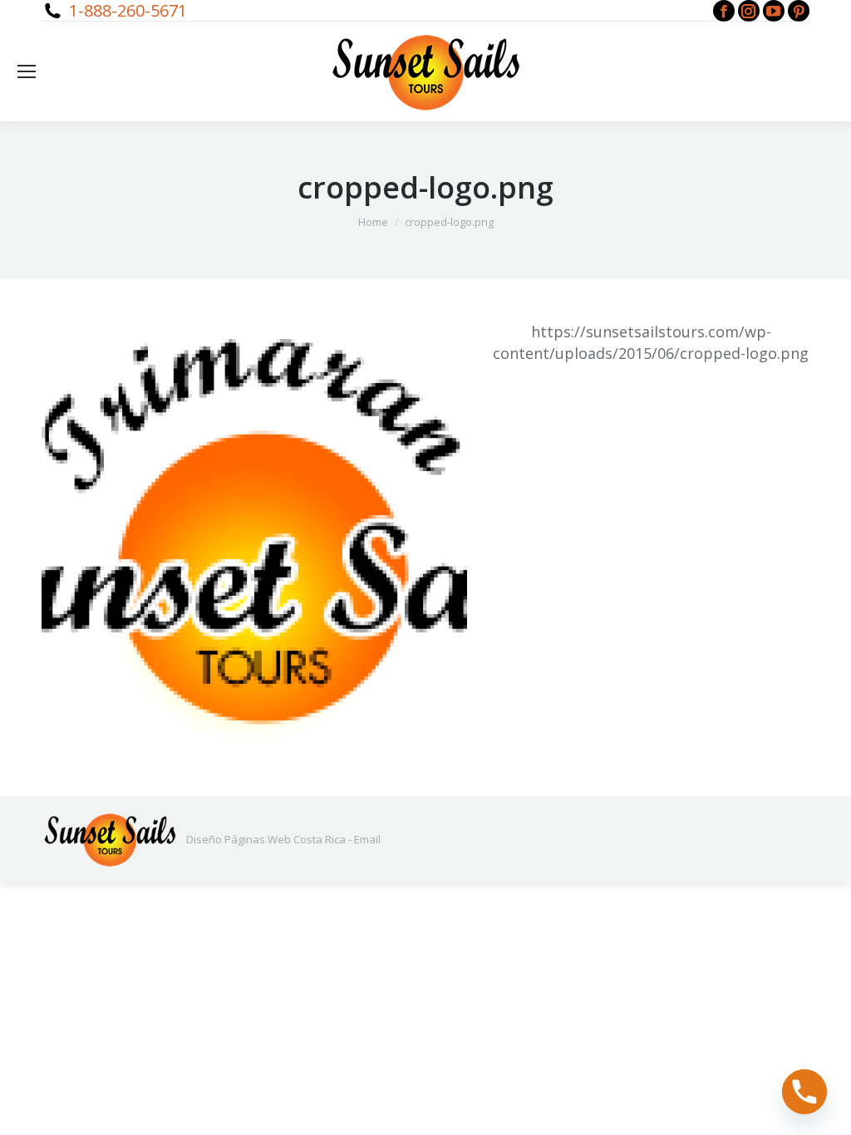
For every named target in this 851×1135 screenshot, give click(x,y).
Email (367, 839)
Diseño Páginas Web (238, 839)
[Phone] (804, 1091)
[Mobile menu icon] (27, 71)
